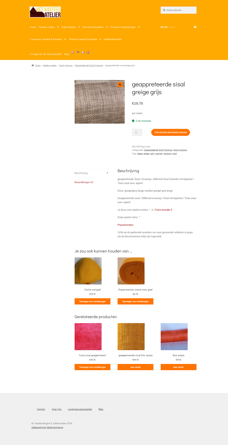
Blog (66, 54)
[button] (120, 84)
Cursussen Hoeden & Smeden (46, 39)
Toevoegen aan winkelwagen (170, 132)
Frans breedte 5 (163, 210)
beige (140, 153)
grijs (152, 153)
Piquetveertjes (125, 225)
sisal (174, 153)
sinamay (167, 153)
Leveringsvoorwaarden (80, 409)
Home (33, 27)
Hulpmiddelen (68, 27)
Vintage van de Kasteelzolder (46, 54)
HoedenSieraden (113, 39)
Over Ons (57, 409)
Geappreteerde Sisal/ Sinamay (89, 65)
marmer (159, 153)
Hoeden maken (47, 27)
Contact (41, 409)
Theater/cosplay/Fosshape (83, 39)
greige (146, 153)
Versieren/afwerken (93, 27)
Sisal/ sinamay (66, 65)
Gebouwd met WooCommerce (47, 427)
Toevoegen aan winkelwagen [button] (92, 301)
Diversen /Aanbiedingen (123, 27)
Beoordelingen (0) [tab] (84, 182)
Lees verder (135, 367)
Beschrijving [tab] (81, 173)
